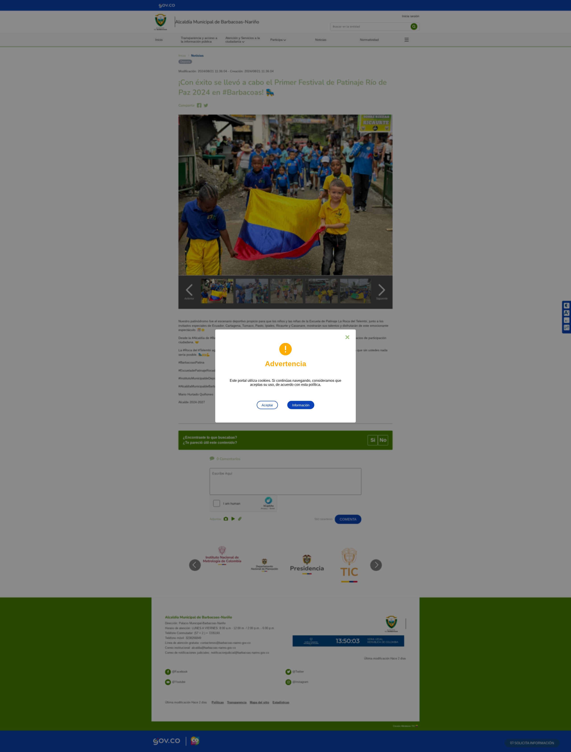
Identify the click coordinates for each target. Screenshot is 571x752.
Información (300, 405)
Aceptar (267, 405)
